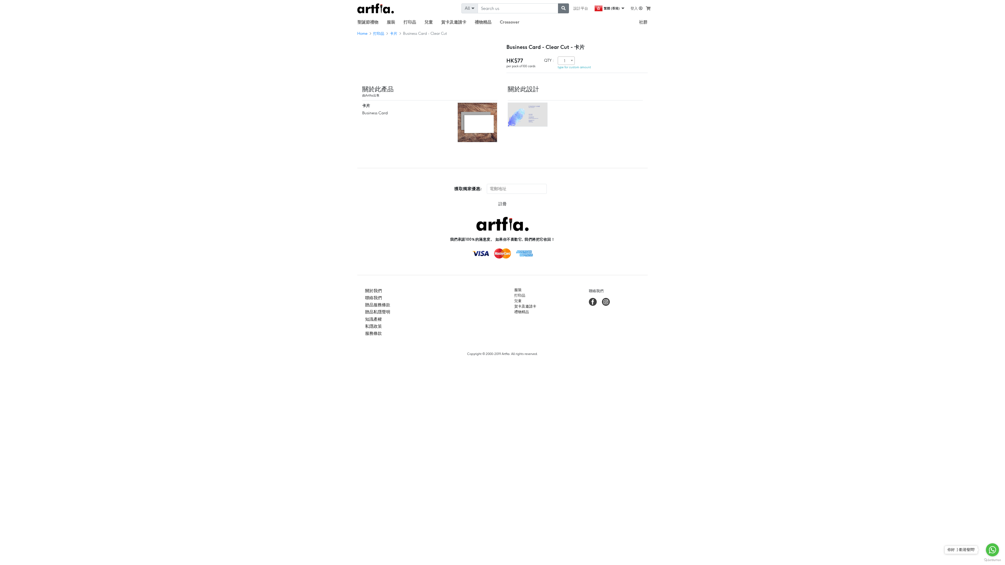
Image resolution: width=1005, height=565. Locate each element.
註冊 (502, 203)
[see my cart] (648, 8)
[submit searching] (563, 8)
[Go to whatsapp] (992, 549)
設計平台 (580, 8)
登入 (634, 8)
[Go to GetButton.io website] (992, 559)
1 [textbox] (564, 61)
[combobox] (566, 60)
